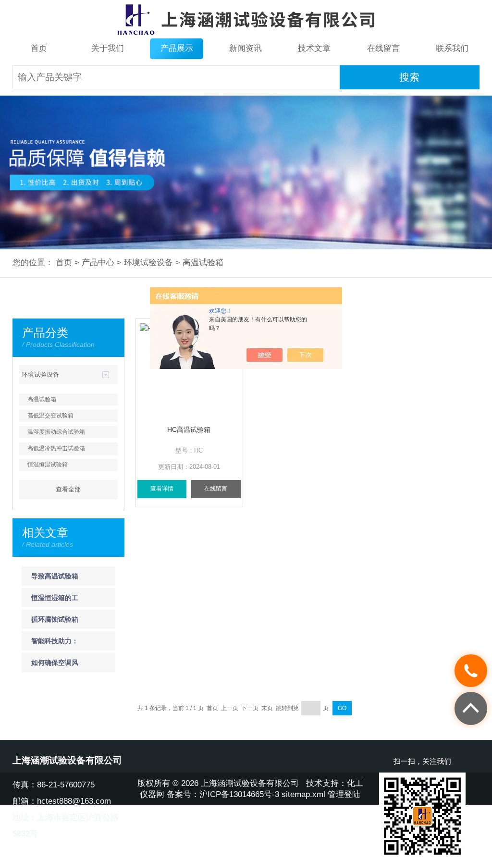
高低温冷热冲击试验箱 (56, 448)
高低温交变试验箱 (50, 415)
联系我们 (452, 48)
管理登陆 (344, 794)
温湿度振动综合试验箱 (56, 432)
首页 (39, 48)
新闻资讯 (245, 48)
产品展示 (176, 48)
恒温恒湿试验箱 (47, 464)
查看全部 (68, 489)
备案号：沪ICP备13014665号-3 (223, 794)
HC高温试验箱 (188, 429)
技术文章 (314, 48)
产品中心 (98, 262)
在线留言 (383, 48)
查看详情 (161, 488)
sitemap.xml (303, 794)
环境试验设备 (148, 262)
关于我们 (107, 48)
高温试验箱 (203, 262)
